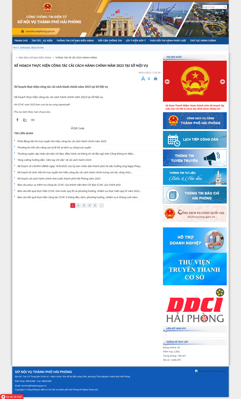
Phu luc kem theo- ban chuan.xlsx (32, 112)
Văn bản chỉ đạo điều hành (34, 57)
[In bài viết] (155, 78)
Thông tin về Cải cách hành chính (76, 57)
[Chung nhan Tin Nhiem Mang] (210, 371)
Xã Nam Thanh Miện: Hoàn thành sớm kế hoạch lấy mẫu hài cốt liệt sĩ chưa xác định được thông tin (194, 107)
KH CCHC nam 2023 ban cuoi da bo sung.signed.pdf (42, 104)
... (101, 205)
